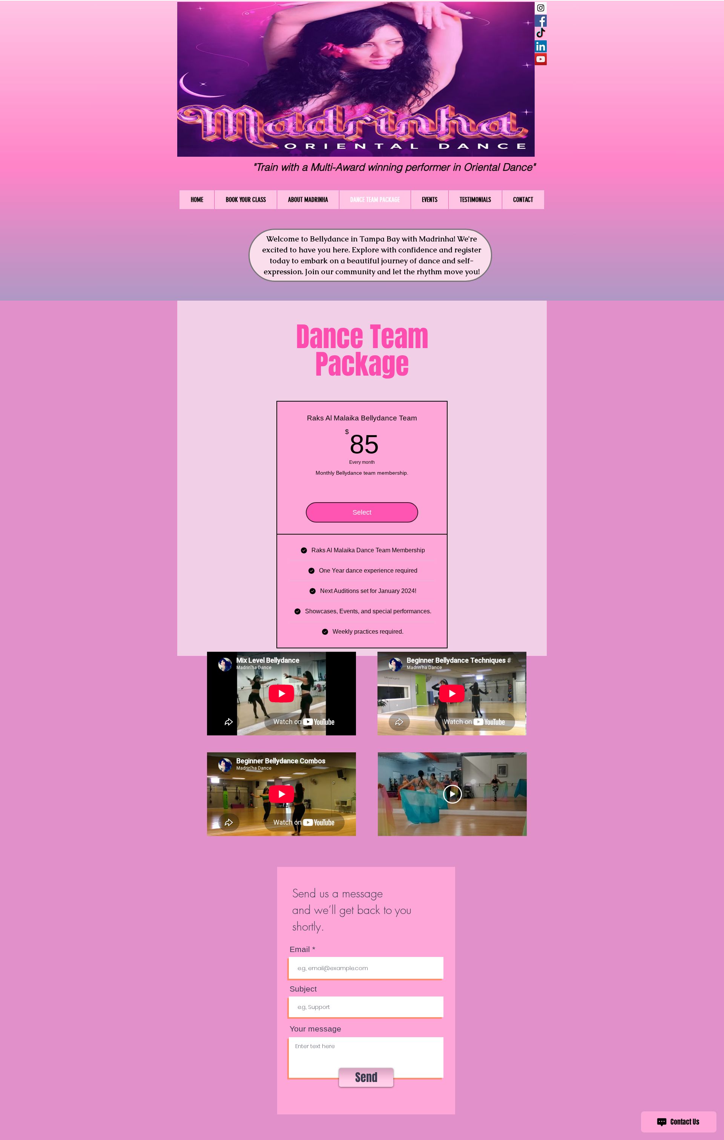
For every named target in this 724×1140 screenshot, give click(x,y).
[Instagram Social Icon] (541, 8)
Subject (303, 989)
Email (300, 949)
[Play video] (452, 794)
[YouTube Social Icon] (541, 59)
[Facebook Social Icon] (541, 21)
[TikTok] (541, 34)
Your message (315, 1029)
